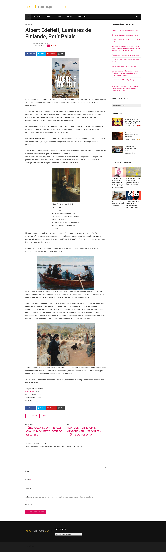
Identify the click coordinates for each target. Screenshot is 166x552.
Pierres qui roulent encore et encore (124, 66)
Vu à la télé (82, 16)
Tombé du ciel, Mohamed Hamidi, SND (125, 30)
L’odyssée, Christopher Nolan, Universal (125, 35)
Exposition (28, 24)
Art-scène (37, 16)
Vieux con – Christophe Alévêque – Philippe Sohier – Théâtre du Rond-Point (83, 431)
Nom (27, 471)
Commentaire (30, 451)
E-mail (28, 480)
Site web (28, 488)
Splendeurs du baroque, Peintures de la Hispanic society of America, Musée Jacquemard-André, (125, 89)
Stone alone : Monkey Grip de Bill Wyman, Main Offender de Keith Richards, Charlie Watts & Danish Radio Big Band (126, 48)
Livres (59, 16)
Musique (69, 16)
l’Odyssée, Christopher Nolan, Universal (125, 55)
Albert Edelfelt (32, 416)
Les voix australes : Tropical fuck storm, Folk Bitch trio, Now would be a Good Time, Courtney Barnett (125, 73)
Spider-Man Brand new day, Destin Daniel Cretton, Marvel (133, 121)
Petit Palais (29, 392)
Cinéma (48, 16)
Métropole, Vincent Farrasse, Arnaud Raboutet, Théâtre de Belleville (43, 431)
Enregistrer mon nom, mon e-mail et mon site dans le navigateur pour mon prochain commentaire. (60, 497)
